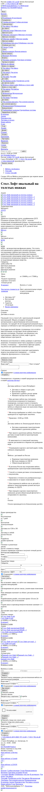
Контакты (4, 149)
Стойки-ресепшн (7, 24)
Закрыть (4, 675)
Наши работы (6, 122)
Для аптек (5, 74)
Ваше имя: (5, 701)
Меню (3, 11)
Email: (3, 559)
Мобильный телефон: (9, 703)
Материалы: (5, 572)
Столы (4, 49)
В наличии (5, 114)
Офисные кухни (7, 32)
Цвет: (3, 569)
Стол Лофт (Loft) (7, 618)
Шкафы (11, 774)
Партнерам (5, 139)
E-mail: (4, 728)
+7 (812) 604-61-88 (11, 4)
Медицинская (6, 95)
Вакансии (5, 143)
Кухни (25, 772)
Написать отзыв (7, 360)
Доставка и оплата (7, 120)
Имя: (2, 554)
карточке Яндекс (13, 380)
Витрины (4, 58)
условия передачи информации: (24, 705)
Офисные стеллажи (8, 37)
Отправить (5, 375)
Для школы (5, 91)
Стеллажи (4, 774)
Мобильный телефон (9, 684)
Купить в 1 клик (26, 285)
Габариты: (4, 563)
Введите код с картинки (10, 696)
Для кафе (5, 79)
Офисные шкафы (7, 41)
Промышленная (7, 108)
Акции (3, 116)
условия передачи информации (24, 372)
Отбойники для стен (8, 45)
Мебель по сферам (7, 64)
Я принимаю (19, 372)
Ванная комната (7, 53)
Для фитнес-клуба (8, 83)
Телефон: (4, 557)
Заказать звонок (7, 163)
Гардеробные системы (9, 112)
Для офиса (5, 28)
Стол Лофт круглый (8, 643)
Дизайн (4, 130)
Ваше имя (5, 681)
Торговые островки (8, 62)
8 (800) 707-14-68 (13, 2)
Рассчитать (5, 576)
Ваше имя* (5, 364)
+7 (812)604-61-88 (7, 737)
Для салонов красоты (9, 104)
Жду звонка (5, 688)
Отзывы (4, 134)
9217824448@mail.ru (14, 7)
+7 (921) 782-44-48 (25, 159)
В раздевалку (6, 20)
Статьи (4, 147)
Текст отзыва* (34, 364)
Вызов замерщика (11, 307)
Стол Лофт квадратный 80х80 (12, 632)
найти (24, 151)
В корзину (5, 285)
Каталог (4, 14)
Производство (6, 118)
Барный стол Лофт (7, 659)
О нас (3, 124)
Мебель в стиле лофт (9, 87)
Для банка (5, 99)
